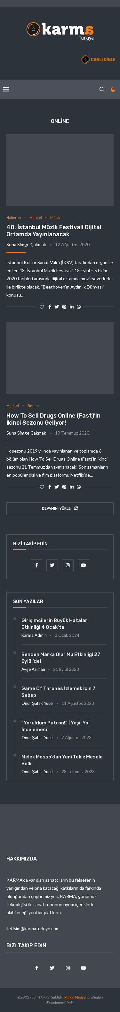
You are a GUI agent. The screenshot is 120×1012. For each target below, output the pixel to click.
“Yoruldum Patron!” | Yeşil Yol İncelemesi (55, 726)
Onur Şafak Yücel (37, 703)
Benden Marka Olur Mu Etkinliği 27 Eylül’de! (60, 658)
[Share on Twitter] (56, 306)
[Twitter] (52, 565)
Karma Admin (34, 635)
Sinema (33, 405)
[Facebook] (37, 565)
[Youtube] (83, 565)
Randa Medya (75, 997)
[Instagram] (68, 565)
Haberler (13, 217)
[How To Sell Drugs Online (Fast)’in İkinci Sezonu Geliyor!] (60, 358)
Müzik (55, 217)
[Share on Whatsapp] (79, 306)
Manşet (35, 217)
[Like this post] (42, 306)
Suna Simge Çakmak (26, 244)
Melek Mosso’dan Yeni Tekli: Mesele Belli (62, 760)
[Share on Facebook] (49, 306)
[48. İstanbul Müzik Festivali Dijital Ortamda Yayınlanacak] (60, 170)
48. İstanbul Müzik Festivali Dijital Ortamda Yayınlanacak (53, 231)
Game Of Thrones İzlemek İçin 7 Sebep (58, 692)
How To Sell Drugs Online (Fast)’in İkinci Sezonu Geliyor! (53, 419)
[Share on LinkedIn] (72, 306)
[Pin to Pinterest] (64, 306)
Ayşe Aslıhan (33, 669)
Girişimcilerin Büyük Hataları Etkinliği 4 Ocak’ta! (55, 624)
